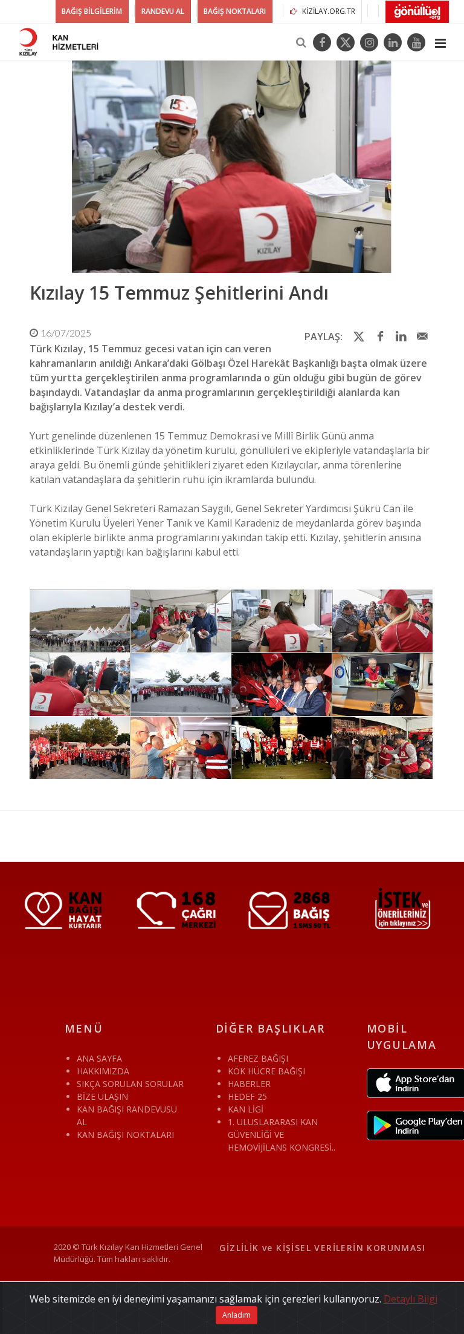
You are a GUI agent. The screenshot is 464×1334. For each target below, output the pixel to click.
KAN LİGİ (245, 1109)
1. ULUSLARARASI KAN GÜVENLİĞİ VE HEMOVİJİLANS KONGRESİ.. (281, 1134)
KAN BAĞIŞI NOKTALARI (125, 1134)
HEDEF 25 (247, 1096)
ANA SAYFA (99, 1058)
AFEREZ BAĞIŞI (258, 1058)
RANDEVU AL (162, 11)
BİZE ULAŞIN (102, 1096)
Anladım (236, 1315)
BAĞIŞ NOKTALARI (235, 11)
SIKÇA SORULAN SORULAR (130, 1083)
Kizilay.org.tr (327, 11)
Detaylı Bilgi (410, 1299)
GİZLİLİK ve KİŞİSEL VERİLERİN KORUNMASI (322, 1248)
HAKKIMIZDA (103, 1071)
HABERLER (249, 1083)
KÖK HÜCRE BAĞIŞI (266, 1071)
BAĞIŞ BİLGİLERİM (92, 11)
